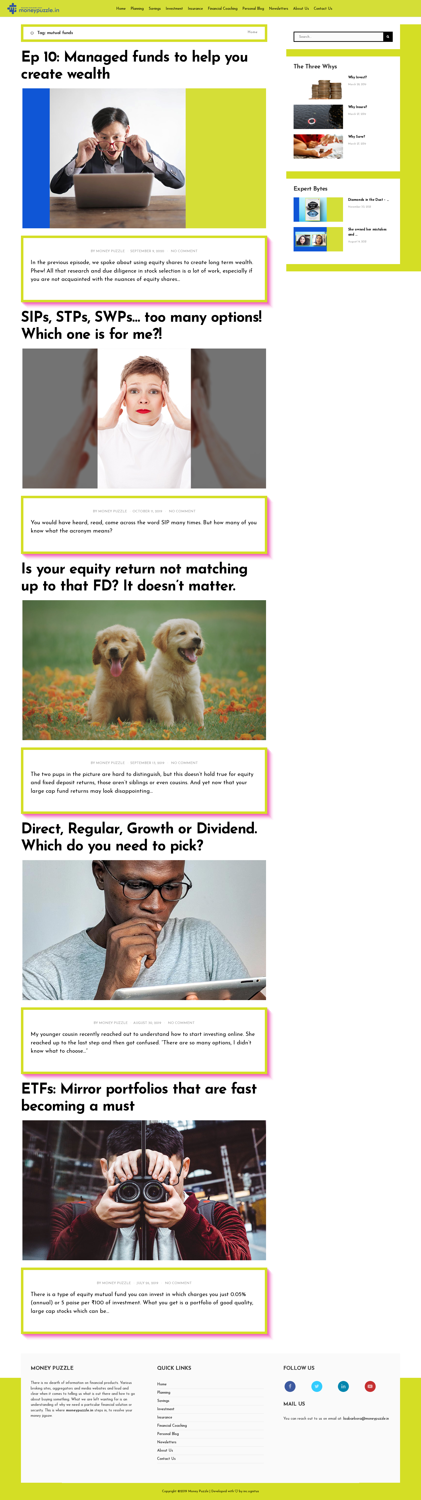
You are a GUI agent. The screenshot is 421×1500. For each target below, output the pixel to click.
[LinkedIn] (343, 1386)
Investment (174, 9)
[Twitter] (316, 1386)
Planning (137, 9)
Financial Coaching (223, 9)
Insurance (195, 9)
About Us (301, 9)
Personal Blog (253, 9)
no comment (184, 251)
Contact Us (323, 9)
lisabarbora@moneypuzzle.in (366, 1419)
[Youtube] (370, 1386)
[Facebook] (290, 1386)
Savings (155, 9)
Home (121, 9)
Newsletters (278, 9)
